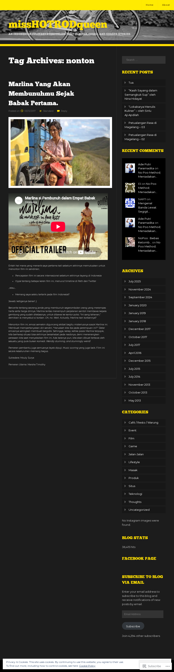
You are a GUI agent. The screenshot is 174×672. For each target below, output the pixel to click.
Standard (48, 110)
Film (131, 438)
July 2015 (134, 368)
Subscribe (133, 626)
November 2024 (140, 289)
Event (132, 430)
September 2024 (140, 297)
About (166, 5)
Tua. (131, 82)
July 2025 (135, 281)
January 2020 (138, 305)
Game (133, 446)
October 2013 (138, 392)
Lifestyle (134, 462)
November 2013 (139, 384)
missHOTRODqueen (57, 24)
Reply (64, 110)
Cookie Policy (87, 665)
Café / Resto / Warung (143, 422)
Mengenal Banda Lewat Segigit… (147, 207)
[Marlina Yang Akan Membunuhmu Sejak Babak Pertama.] (60, 187)
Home (149, 5)
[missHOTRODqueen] (87, 39)
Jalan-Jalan (136, 454)
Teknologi (135, 493)
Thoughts (135, 502)
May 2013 (135, 400)
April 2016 (135, 353)
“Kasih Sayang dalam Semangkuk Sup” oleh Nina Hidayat (141, 94)
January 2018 (137, 321)
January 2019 (137, 313)
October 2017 (138, 337)
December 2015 (139, 360)
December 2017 (139, 329)
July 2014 (134, 376)
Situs (132, 486)
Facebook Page (139, 558)
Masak (133, 470)
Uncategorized (139, 509)
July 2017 (134, 344)
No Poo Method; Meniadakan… (147, 188)
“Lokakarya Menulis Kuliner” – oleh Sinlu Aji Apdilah (140, 111)
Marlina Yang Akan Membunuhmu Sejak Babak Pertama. (41, 93)
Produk (134, 478)
